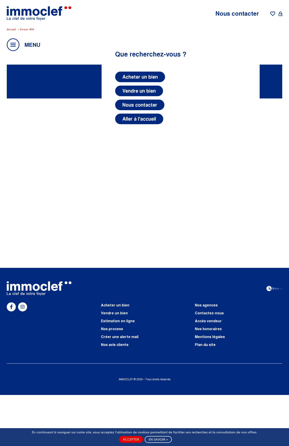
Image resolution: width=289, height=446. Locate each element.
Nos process (112, 328)
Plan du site (205, 344)
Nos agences (206, 305)
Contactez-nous (209, 313)
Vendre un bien (139, 91)
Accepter (131, 439)
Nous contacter (237, 13)
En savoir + (158, 439)
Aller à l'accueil (139, 119)
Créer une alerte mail (119, 336)
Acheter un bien (140, 77)
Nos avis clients (114, 344)
